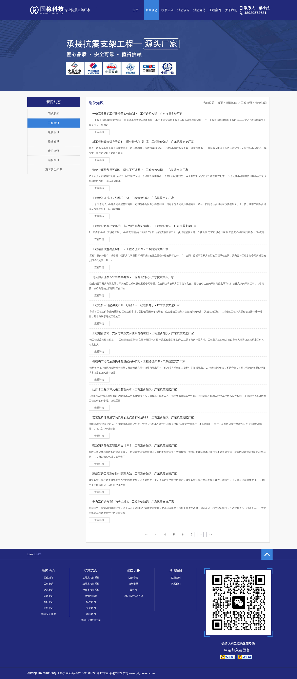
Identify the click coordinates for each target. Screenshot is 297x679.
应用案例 (176, 577)
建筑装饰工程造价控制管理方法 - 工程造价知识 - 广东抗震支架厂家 (134, 473)
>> (210, 534)
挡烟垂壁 (133, 583)
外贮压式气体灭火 (133, 595)
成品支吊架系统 (90, 583)
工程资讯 (53, 123)
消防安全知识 (53, 169)
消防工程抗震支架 (91, 620)
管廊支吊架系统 (90, 589)
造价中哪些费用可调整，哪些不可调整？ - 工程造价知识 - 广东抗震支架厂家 (140, 169)
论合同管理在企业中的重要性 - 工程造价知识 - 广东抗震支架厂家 (133, 277)
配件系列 (91, 601)
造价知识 (261, 102)
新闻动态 (151, 10)
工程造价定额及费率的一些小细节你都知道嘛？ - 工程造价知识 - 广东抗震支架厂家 (144, 225)
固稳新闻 (53, 113)
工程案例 (215, 10)
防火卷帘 (133, 577)
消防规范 (199, 10)
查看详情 (99, 132)
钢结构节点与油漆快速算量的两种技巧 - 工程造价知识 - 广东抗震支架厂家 (138, 361)
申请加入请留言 (237, 650)
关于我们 (231, 10)
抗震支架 (167, 10)
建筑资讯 (53, 132)
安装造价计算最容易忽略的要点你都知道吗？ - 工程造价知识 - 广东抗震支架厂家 (143, 417)
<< (146, 534)
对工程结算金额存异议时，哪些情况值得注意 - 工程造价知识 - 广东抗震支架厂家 (143, 141)
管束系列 (91, 608)
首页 (136, 10)
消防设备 (183, 10)
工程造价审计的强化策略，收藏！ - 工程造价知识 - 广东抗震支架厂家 (136, 305)
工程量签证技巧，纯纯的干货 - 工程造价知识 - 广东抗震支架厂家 (133, 197)
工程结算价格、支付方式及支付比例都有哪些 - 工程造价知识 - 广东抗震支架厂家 (143, 333)
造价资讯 (53, 150)
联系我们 (176, 583)
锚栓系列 (91, 614)
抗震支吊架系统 (90, 577)
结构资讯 (53, 160)
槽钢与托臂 (91, 595)
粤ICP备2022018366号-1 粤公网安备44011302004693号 (63, 673)
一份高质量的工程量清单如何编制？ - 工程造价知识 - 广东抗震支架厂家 (137, 113)
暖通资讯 (53, 141)
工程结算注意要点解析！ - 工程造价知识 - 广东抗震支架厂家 (130, 249)
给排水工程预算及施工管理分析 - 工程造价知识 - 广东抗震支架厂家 (134, 389)
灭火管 (133, 589)
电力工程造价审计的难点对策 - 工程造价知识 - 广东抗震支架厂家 (133, 501)
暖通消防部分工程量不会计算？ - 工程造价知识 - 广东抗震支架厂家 (134, 445)
